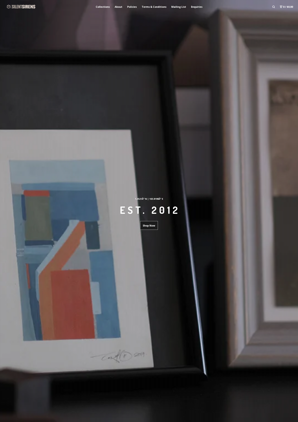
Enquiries (196, 7)
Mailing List (178, 7)
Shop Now (149, 225)
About (118, 7)
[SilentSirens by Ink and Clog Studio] (21, 7)
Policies (132, 7)
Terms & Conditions (154, 7)
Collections (103, 7)
